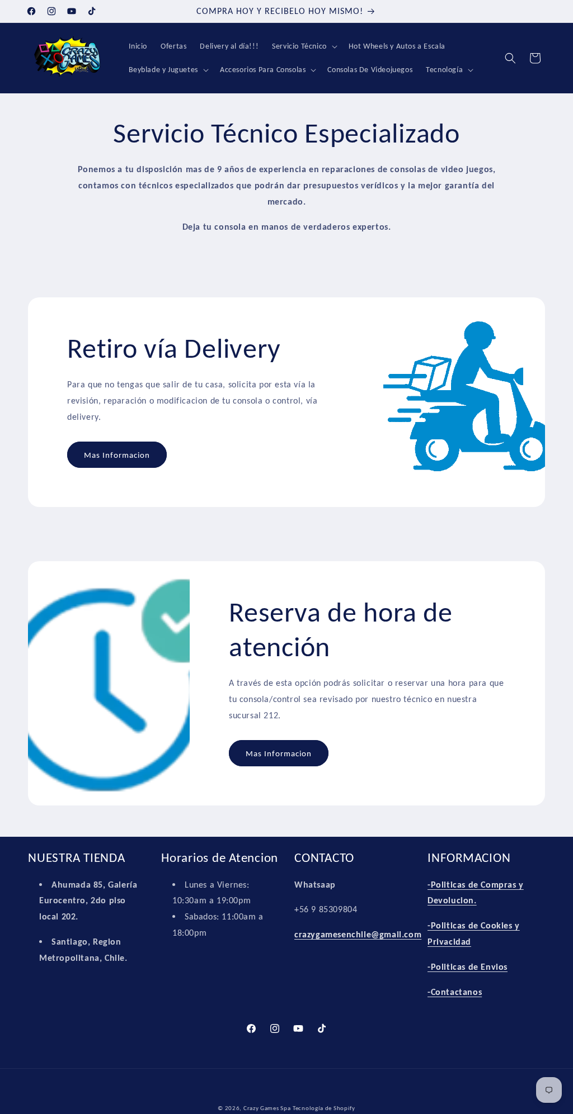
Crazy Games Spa (267, 1108)
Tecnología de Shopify (324, 1108)
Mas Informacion (117, 455)
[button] (303, 46)
